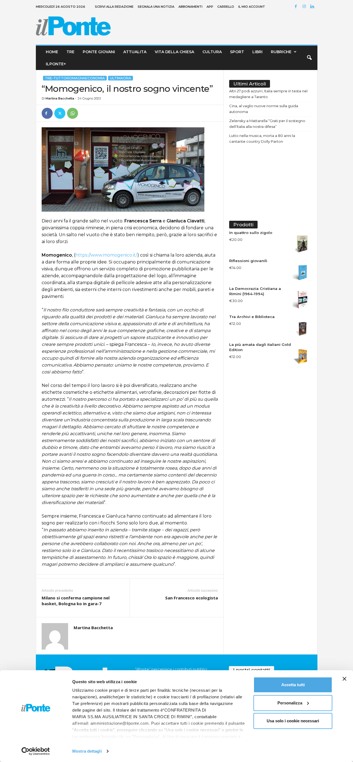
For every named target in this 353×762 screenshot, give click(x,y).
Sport (237, 51)
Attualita (134, 51)
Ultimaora (120, 78)
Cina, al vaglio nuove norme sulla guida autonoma (263, 109)
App (210, 7)
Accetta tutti (293, 684)
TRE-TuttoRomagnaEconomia (75, 78)
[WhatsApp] (72, 113)
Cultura (212, 51)
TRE (70, 51)
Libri (257, 51)
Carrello (225, 7)
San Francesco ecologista (191, 598)
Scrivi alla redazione (114, 7)
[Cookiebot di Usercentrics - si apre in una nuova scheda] (36, 751)
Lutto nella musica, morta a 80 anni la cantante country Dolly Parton (262, 138)
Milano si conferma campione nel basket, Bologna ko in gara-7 (75, 600)
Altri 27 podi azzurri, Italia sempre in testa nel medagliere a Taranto (268, 94)
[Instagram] (305, 7)
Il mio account (251, 7)
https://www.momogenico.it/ (106, 255)
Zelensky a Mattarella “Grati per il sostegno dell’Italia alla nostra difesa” (267, 124)
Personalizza (289, 703)
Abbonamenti (190, 7)
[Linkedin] (313, 7)
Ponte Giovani (99, 51)
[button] (309, 58)
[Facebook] (296, 7)
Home (52, 51)
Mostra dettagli (87, 751)
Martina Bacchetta (60, 98)
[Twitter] (59, 113)
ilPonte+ (56, 63)
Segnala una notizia (156, 7)
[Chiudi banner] (344, 679)
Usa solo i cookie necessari (293, 720)
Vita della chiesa (174, 51)
